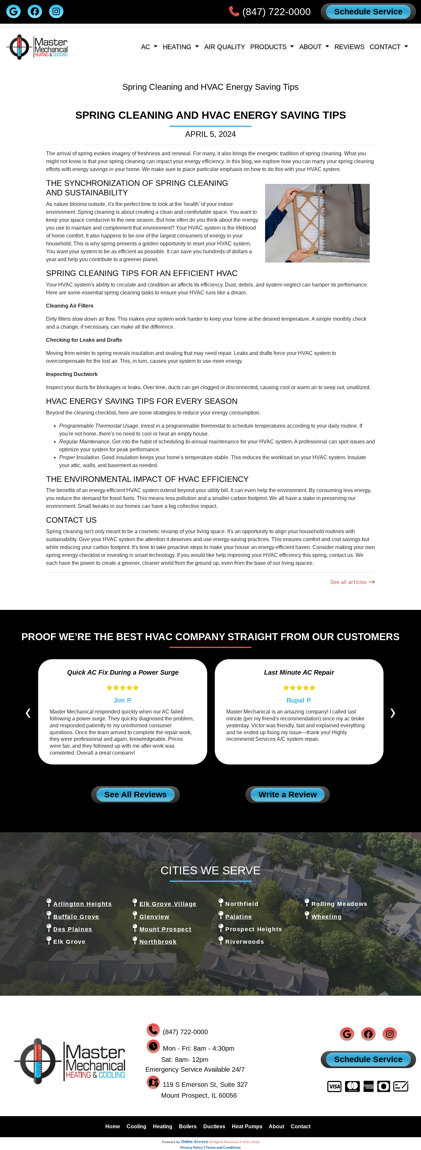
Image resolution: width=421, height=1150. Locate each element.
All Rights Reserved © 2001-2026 (234, 1142)
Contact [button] (386, 46)
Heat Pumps (247, 1126)
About (276, 1126)
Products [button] (269, 46)
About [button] (311, 46)
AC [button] (146, 46)
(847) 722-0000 (276, 11)
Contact (300, 1126)
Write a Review (288, 794)
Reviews (349, 46)
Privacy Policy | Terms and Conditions (210, 1147)
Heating (162, 1126)
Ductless (214, 1126)
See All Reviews (135, 794)
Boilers (188, 1126)
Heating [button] (178, 46)
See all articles (349, 582)
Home (112, 1126)
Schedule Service (368, 11)
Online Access (194, 1141)
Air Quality (224, 46)
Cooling (136, 1126)
